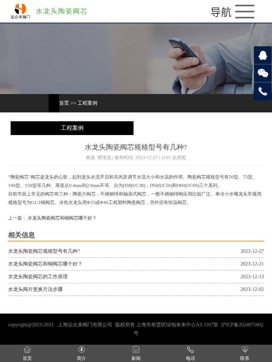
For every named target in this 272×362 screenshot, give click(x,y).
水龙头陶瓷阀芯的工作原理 (38, 276)
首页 (64, 103)
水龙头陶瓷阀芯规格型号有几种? (44, 251)
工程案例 (87, 103)
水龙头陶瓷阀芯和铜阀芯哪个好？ (62, 218)
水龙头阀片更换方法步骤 (35, 289)
